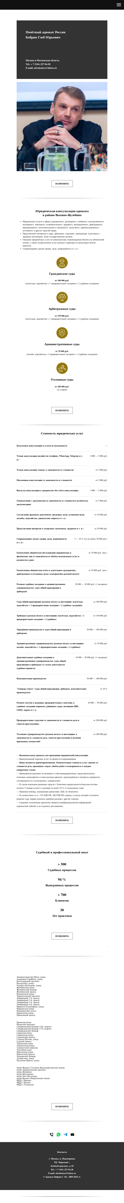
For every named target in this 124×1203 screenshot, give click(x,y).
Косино (26, 1078)
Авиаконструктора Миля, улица (31, 976)
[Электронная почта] (72, 1134)
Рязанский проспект (26, 1024)
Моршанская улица (25, 1008)
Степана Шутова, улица (27, 1039)
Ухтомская (28, 1084)
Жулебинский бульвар (27, 989)
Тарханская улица (25, 1043)
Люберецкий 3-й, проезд (28, 1002)
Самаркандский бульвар (27, 1030)
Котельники (28, 1074)
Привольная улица (25, 1012)
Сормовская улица (25, 1035)
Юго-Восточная (30, 1076)
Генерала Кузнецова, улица (29, 985)
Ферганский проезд (25, 1054)
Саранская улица (24, 1032)
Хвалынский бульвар (26, 1056)
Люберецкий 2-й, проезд (28, 1000)
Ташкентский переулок (27, 1047)
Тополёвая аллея (24, 1049)
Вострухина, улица (25, 983)
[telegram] (65, 1134)
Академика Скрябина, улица (29, 979)
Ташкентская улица (25, 1045)
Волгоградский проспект (28, 981)
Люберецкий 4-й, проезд (28, 1004)
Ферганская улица (25, 1051)
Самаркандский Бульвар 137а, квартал (34, 1028)
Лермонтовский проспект (28, 996)
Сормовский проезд (26, 1037)
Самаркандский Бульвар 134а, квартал (34, 1026)
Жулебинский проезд (26, 991)
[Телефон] (51, 1134)
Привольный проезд (26, 1015)
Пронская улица (24, 1022)
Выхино (26, 1067)
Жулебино (27, 1071)
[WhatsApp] (58, 1134)
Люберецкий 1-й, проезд (28, 998)
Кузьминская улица (25, 993)
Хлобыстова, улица (25, 1058)
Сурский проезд (24, 1041)
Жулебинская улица (25, 987)
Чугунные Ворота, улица (28, 1060)
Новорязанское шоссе (26, 1010)
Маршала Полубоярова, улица (30, 1006)
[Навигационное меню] (119, 4)
